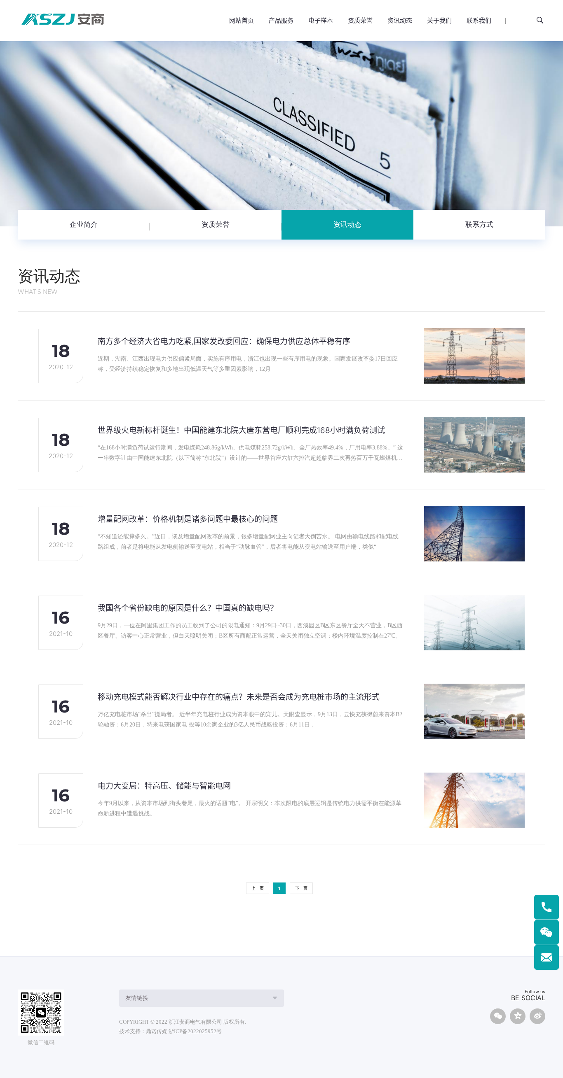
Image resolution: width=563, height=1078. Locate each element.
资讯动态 (399, 20)
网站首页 (241, 20)
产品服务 (281, 20)
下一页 (301, 888)
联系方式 (479, 224)
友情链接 (136, 998)
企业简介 (84, 224)
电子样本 (320, 20)
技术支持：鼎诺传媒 (143, 1031)
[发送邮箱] (546, 957)
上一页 (257, 888)
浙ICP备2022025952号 (195, 1031)
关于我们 (439, 20)
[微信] (546, 932)
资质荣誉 (360, 20)
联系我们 (479, 20)
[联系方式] (546, 907)
